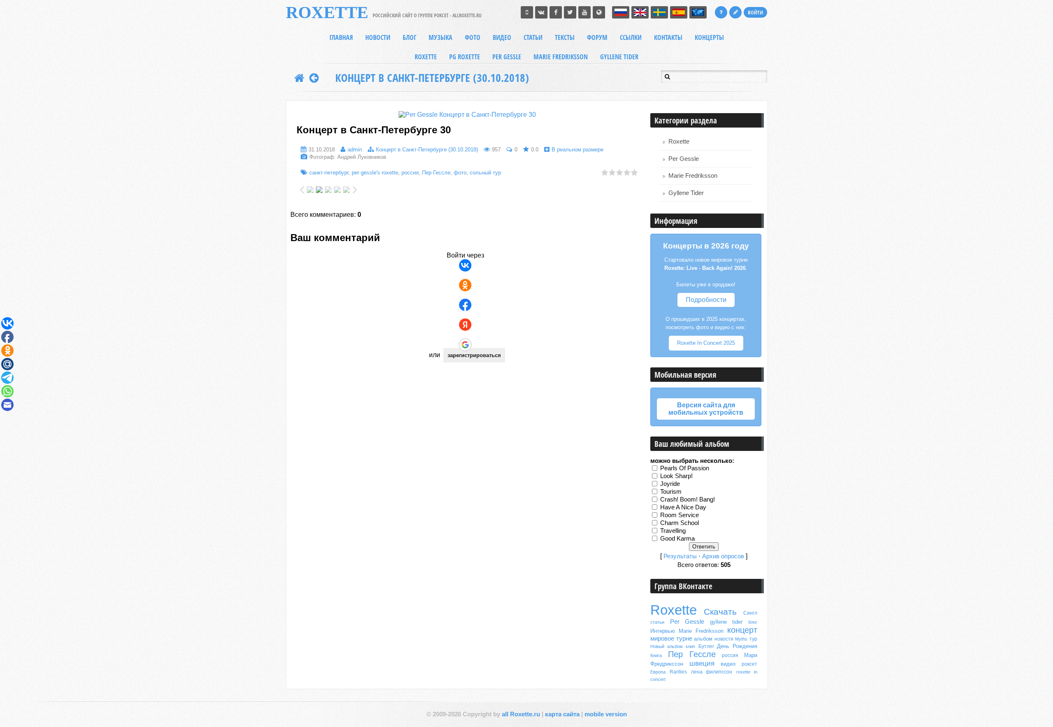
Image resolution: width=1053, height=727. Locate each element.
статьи (657, 622)
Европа (658, 671)
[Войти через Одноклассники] (465, 285)
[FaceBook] (556, 12)
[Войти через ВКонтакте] (465, 265)
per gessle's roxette (375, 173)
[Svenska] (659, 12)
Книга (656, 655)
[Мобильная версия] (527, 12)
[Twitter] (570, 12)
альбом (703, 639)
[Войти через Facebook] (465, 305)
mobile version (605, 714)
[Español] (678, 12)
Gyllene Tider (686, 193)
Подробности (706, 299)
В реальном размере (577, 149)
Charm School (679, 523)
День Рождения (737, 646)
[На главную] (299, 77)
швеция (701, 663)
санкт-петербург (328, 173)
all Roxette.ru (521, 714)
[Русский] (620, 12)
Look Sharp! (676, 476)
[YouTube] (584, 12)
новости (723, 639)
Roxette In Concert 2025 (706, 343)
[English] (640, 12)
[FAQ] (721, 12)
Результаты (680, 556)
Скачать (720, 612)
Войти (755, 12)
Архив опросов (723, 556)
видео (728, 664)
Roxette (678, 141)
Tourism (671, 491)
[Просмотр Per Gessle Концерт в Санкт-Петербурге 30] (467, 114)
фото (460, 173)
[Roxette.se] (599, 12)
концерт (742, 629)
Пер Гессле (436, 173)
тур (753, 639)
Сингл (750, 613)
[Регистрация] (735, 12)
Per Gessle (683, 159)
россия (410, 173)
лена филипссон (712, 672)
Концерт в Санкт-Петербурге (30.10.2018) (432, 77)
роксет (749, 664)
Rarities (678, 672)
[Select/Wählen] (698, 12)
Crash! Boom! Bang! (687, 499)
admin (355, 149)
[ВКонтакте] (541, 12)
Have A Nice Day (683, 507)
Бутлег (706, 646)
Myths (741, 638)
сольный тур (485, 173)
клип (690, 646)
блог (752, 622)
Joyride (670, 484)
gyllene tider (726, 622)
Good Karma (677, 538)
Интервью (662, 631)
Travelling (673, 530)
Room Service (679, 515)
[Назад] (314, 77)
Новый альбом (666, 646)
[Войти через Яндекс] (465, 324)
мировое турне (671, 638)
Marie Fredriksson (692, 175)
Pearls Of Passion (684, 468)
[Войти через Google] (465, 344)
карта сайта (562, 714)
